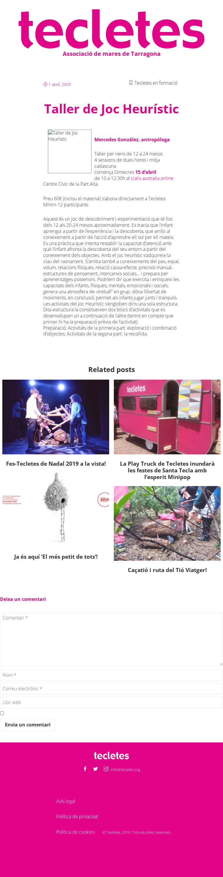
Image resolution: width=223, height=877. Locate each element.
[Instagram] (106, 769)
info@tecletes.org (125, 769)
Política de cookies (75, 832)
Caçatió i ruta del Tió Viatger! (167, 570)
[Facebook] (85, 769)
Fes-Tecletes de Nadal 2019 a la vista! (56, 463)
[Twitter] (95, 769)
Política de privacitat (77, 816)
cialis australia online (152, 178)
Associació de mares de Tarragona (112, 54)
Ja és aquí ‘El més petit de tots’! (56, 556)
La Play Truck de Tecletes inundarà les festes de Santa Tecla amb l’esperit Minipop (167, 470)
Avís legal (65, 801)
